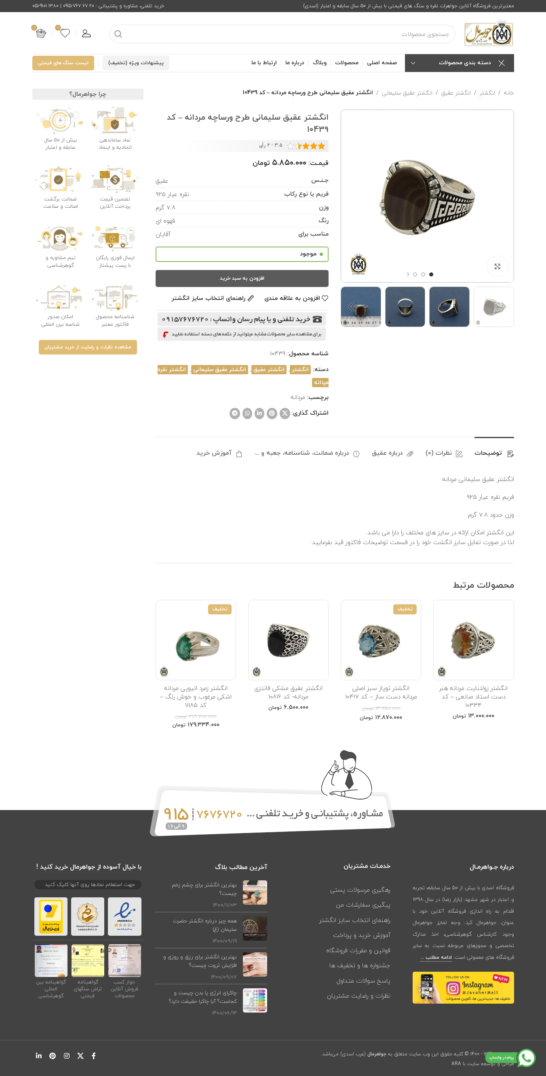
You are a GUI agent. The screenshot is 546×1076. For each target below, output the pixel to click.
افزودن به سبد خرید (242, 278)
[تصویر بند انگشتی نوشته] (255, 894)
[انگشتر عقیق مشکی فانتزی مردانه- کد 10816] (288, 640)
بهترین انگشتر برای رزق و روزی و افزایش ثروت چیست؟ (200, 961)
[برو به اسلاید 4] (407, 274)
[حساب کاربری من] (86, 33)
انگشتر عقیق (456, 93)
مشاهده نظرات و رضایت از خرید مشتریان (87, 347)
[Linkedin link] (259, 413)
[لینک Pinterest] (272, 413)
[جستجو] (118, 34)
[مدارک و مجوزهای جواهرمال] (124, 960)
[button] (504, 307)
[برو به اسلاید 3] (415, 274)
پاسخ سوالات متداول (363, 980)
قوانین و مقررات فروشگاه (358, 950)
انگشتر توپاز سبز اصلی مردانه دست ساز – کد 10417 (381, 692)
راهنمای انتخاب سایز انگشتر (354, 920)
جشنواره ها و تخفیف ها (359, 965)
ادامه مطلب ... (436, 957)
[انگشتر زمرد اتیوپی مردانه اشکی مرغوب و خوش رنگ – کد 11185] (196, 640)
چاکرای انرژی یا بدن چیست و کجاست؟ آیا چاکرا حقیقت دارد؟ (203, 997)
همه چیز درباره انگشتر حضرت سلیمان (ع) (205, 925)
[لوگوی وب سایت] (489, 32)
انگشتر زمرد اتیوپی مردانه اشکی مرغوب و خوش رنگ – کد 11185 (196, 696)
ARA (456, 1063)
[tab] (494, 449)
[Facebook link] (94, 1056)
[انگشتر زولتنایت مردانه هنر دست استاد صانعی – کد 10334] (473, 640)
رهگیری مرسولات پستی (360, 889)
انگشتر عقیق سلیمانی (407, 93)
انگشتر (487, 93)
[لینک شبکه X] (285, 413)
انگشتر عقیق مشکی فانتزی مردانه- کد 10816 (288, 692)
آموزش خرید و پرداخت (361, 935)
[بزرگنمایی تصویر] (497, 266)
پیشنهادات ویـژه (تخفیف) (136, 63)
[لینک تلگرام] (235, 413)
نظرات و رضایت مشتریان (358, 995)
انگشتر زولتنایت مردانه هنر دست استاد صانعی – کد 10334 (473, 696)
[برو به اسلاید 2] (423, 274)
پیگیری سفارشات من (363, 904)
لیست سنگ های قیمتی (63, 63)
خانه (509, 93)
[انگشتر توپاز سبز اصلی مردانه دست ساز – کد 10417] (381, 640)
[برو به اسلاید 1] (431, 274)
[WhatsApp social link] (247, 413)
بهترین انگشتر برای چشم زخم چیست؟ (204, 889)
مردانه (298, 397)
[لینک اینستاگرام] (66, 1056)
